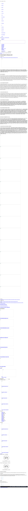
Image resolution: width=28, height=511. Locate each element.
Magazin (3, 419)
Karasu (2, 7)
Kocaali (2, 9)
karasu (6, 299)
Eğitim (3, 49)
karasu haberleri (13, 299)
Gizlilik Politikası (14, 486)
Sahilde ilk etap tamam (4, 440)
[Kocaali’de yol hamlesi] (5, 391)
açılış (4, 299)
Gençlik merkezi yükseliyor (5, 446)
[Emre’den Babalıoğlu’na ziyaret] (7, 326)
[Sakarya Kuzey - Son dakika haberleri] (4, 37)
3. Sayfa (3, 47)
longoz (15, 299)
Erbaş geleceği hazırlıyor (4, 347)
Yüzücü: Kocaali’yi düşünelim (5, 409)
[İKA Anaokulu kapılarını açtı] (5, 385)
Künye (10, 486)
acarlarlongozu (2, 299)
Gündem (3, 3)
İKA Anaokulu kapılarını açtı (4, 318)
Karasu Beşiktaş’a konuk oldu (4, 356)
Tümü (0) (1, 453)
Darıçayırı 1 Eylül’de (4, 377)
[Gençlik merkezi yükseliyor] (5, 403)
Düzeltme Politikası (18, 486)
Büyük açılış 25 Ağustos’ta (4, 337)
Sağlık (2, 418)
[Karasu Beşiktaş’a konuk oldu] (7, 355)
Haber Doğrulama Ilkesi (23, 486)
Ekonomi (3, 417)
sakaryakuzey (18, 299)
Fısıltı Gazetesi (3, 420)
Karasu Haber (9, 299)
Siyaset (2, 11)
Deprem (2, 421)
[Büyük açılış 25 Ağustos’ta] (7, 336)
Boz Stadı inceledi (3, 366)
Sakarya (2, 5)
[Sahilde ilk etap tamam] (5, 397)
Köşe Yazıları (4, 48)
